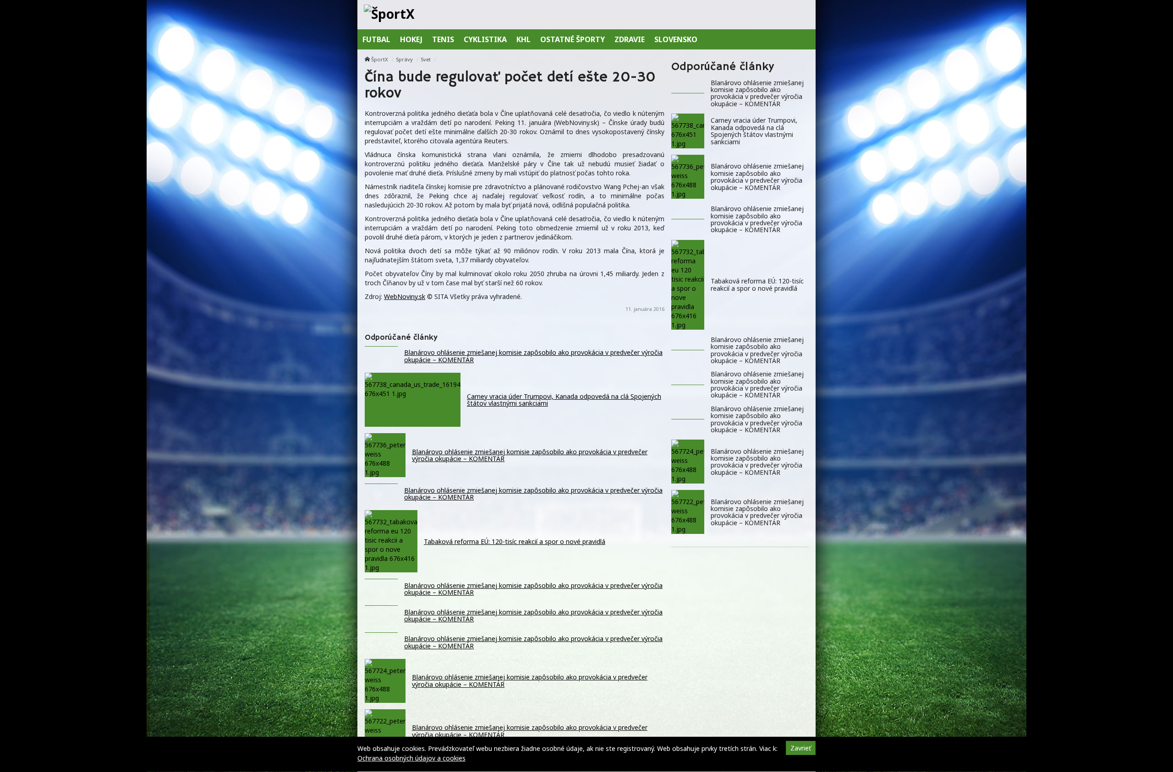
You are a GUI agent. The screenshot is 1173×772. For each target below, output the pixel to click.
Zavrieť (800, 748)
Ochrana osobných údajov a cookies (411, 758)
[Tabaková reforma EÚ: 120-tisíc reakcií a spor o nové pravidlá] (687, 285)
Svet (426, 59)
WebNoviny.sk (404, 296)
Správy (404, 59)
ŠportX (379, 59)
